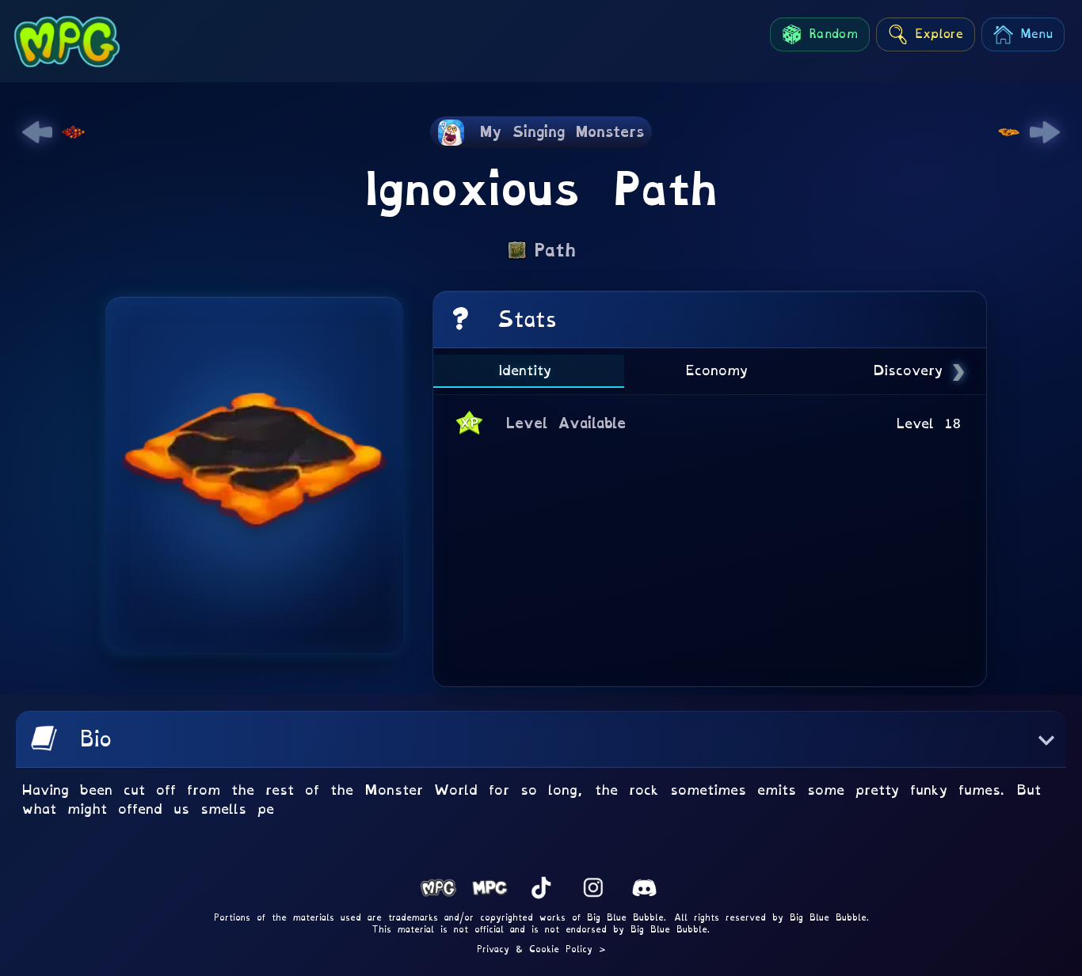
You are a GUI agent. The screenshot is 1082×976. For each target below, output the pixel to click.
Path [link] (555, 250)
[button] (541, 739)
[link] (37, 132)
